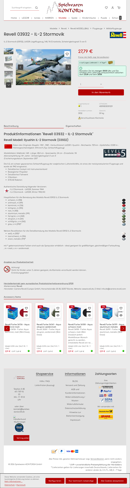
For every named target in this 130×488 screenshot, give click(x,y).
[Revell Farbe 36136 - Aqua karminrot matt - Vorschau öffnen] (26, 315)
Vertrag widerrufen (25, 438)
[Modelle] (62, 17)
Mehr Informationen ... (13, 481)
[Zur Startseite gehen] (65, 8)
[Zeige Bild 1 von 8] (26, 83)
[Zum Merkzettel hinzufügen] (67, 54)
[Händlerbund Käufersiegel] (19, 419)
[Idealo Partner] (19, 427)
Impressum (75, 420)
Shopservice (44, 374)
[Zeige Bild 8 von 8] (63, 83)
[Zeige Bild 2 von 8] (31, 83)
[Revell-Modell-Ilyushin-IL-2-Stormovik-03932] (43, 67)
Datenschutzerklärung (75, 408)
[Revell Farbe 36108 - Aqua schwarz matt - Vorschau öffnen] (89, 315)
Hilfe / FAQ (45, 381)
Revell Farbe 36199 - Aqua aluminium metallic (112, 325)
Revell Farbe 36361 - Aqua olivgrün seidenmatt (49, 325)
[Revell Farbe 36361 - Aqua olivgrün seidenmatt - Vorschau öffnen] (58, 315)
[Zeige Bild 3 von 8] (36, 83)
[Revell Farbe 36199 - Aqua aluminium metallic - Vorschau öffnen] (121, 315)
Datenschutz (10, 485)
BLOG (75, 381)
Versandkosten (97, 459)
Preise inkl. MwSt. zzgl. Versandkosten (93, 57)
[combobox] (22, 8)
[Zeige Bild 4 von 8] (42, 83)
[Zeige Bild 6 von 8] (52, 83)
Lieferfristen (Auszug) (44, 385)
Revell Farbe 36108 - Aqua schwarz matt (80, 325)
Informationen (75, 374)
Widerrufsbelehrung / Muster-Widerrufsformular (75, 400)
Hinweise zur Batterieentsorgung (75, 414)
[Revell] (118, 35)
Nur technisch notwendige (81, 481)
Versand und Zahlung (75, 385)
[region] (38, 67)
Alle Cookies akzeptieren (112, 481)
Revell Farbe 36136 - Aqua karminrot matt (17, 325)
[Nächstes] (120, 18)
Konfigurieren (55, 481)
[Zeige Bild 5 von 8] (47, 83)
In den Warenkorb (101, 92)
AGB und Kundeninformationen (75, 391)
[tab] (34, 126)
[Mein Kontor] (112, 8)
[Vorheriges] (20, 67)
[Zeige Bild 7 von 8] (58, 83)
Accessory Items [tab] (12, 296)
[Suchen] (36, 8)
